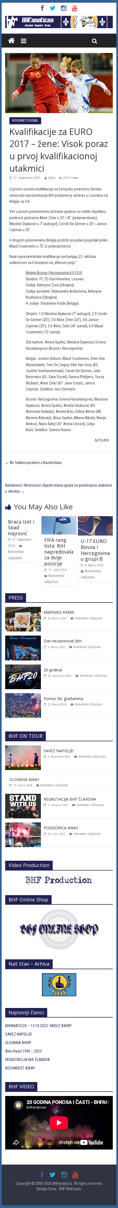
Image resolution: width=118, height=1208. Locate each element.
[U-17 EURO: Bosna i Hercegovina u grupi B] (95, 519)
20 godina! (53, 669)
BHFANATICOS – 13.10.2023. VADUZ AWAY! (38, 1026)
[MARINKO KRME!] (23, 610)
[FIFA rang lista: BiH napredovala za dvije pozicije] (58, 519)
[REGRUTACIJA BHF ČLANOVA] (23, 797)
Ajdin (51, 178)
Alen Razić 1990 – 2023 (23, 1051)
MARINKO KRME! (59, 612)
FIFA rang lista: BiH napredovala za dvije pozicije (59, 552)
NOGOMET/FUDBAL (25, 120)
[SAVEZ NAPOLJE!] (23, 748)
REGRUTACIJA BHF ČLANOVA (70, 799)
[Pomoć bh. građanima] (23, 696)
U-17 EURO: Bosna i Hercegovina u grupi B (95, 550)
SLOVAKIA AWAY (24, 779)
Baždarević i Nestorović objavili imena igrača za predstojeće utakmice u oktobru (58, 488)
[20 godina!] (23, 667)
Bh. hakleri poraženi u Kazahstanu (33, 462)
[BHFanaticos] (59, 19)
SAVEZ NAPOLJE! (59, 750)
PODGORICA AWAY (61, 827)
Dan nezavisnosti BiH (63, 640)
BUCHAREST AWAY (20, 1068)
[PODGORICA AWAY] (23, 825)
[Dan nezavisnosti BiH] (23, 638)
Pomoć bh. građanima (63, 698)
